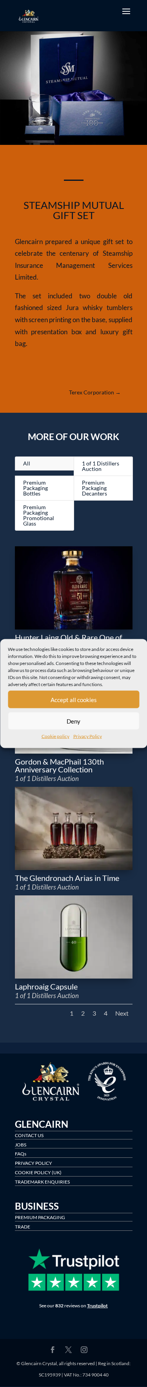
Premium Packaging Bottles (35, 488)
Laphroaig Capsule (46, 986)
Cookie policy (55, 736)
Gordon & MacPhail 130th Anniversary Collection (59, 765)
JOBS (20, 1145)
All (26, 463)
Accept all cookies (74, 699)
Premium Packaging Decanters (94, 488)
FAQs (20, 1154)
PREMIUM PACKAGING (40, 1217)
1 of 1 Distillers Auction (100, 466)
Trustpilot (97, 1306)
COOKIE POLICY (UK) (38, 1172)
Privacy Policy (87, 736)
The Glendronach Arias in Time (67, 877)
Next (122, 1013)
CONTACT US (29, 1135)
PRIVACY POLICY (33, 1163)
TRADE (22, 1227)
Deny (73, 720)
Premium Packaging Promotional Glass (38, 515)
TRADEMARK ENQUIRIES (42, 1182)
